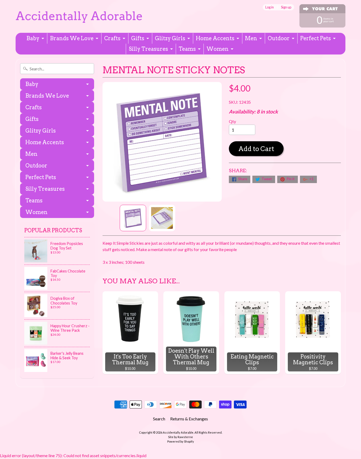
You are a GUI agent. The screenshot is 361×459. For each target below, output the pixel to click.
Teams (187, 49)
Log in (269, 7)
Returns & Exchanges (189, 418)
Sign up (286, 7)
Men (251, 38)
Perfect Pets (315, 38)
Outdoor (279, 38)
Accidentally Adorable (79, 16)
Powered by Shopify (180, 441)
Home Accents (215, 38)
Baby (32, 38)
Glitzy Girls (170, 38)
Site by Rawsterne (180, 437)
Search (159, 418)
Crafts (112, 38)
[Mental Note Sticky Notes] (133, 218)
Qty (232, 121)
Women (217, 49)
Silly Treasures (148, 49)
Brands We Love (72, 38)
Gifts (137, 38)
